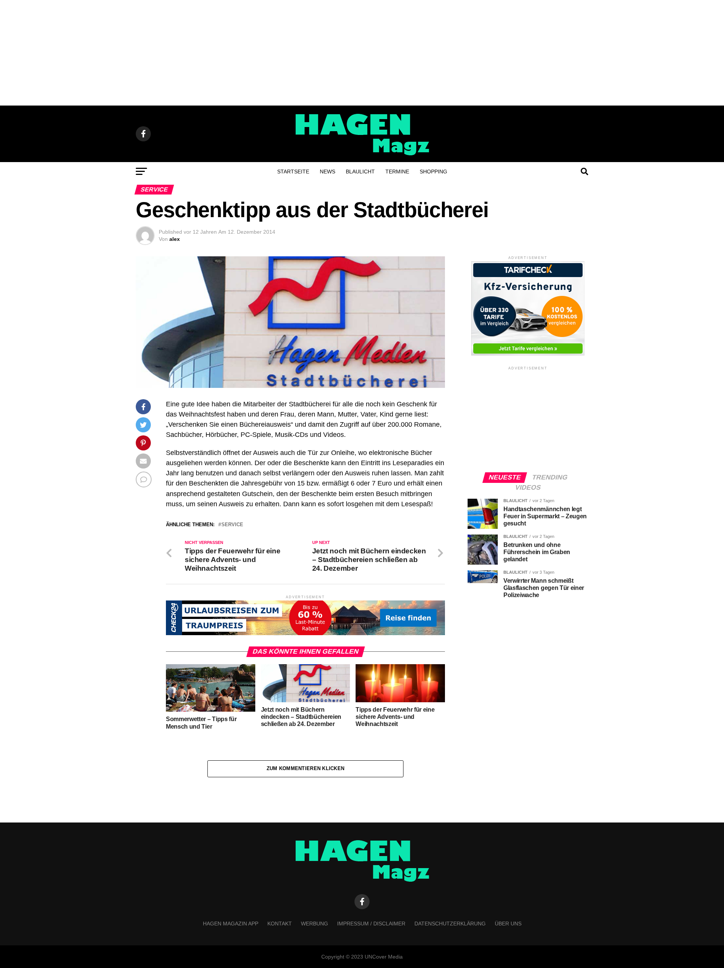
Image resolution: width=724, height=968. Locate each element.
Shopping (433, 171)
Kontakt (279, 924)
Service (232, 524)
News (327, 171)
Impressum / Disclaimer (371, 924)
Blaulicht (360, 171)
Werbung (314, 924)
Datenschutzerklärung (450, 924)
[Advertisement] (362, 53)
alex (174, 239)
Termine (397, 171)
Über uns (508, 924)
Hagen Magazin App (230, 924)
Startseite (293, 171)
